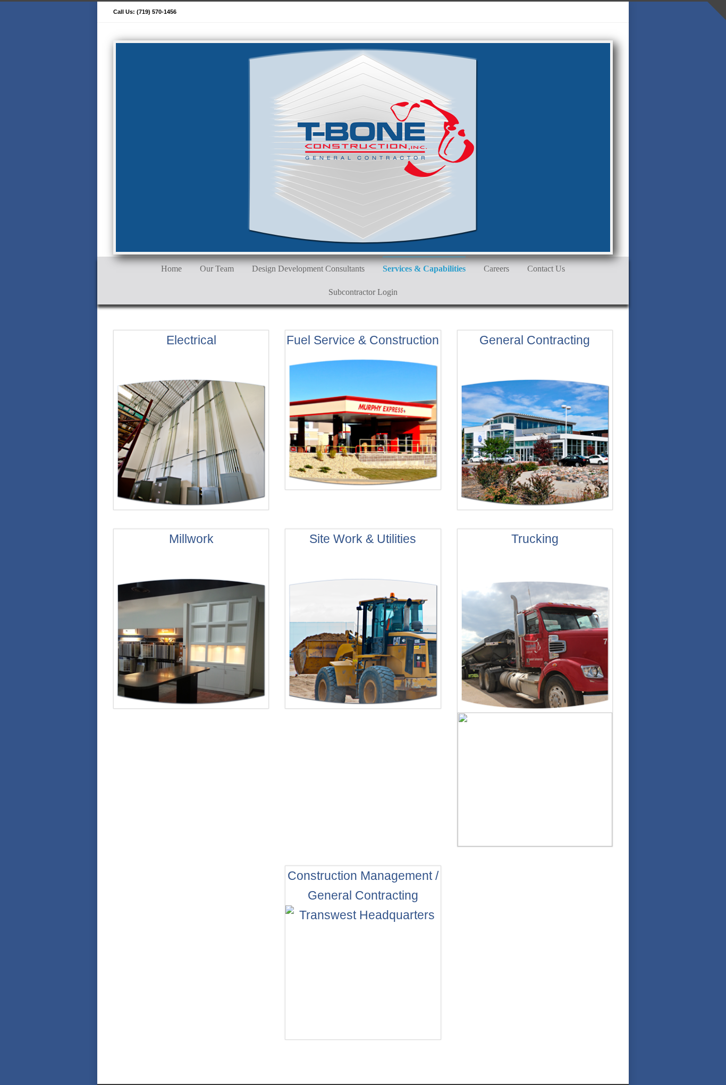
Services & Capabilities (424, 268)
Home (171, 268)
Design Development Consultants (308, 268)
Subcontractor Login (363, 291)
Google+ (559, 12)
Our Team (217, 268)
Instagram (581, 12)
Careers (496, 268)
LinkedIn (602, 12)
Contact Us (546, 268)
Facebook (538, 12)
